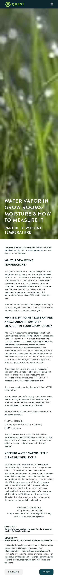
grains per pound (35, 250)
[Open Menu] (54, 4)
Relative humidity (12, 250)
